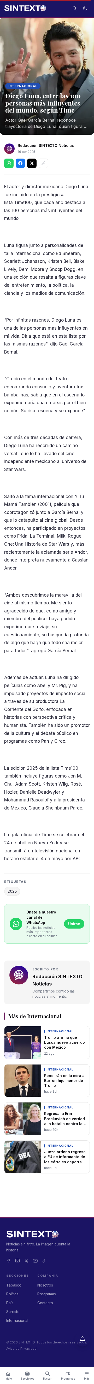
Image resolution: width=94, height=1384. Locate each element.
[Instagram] (17, 1260)
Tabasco (13, 1285)
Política (12, 1294)
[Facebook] (8, 1260)
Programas (46, 1294)
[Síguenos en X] (32, 163)
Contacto (45, 1303)
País (9, 1303)
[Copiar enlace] (43, 163)
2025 (12, 891)
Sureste (13, 1311)
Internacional (22, 86)
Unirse (74, 924)
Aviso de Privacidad (21, 1348)
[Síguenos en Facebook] (20, 163)
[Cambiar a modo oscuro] (85, 8)
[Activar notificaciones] (82, 1339)
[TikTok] (44, 1260)
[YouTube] (35, 1260)
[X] (26, 1260)
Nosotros (45, 1285)
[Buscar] (74, 8)
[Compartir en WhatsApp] (9, 163)
